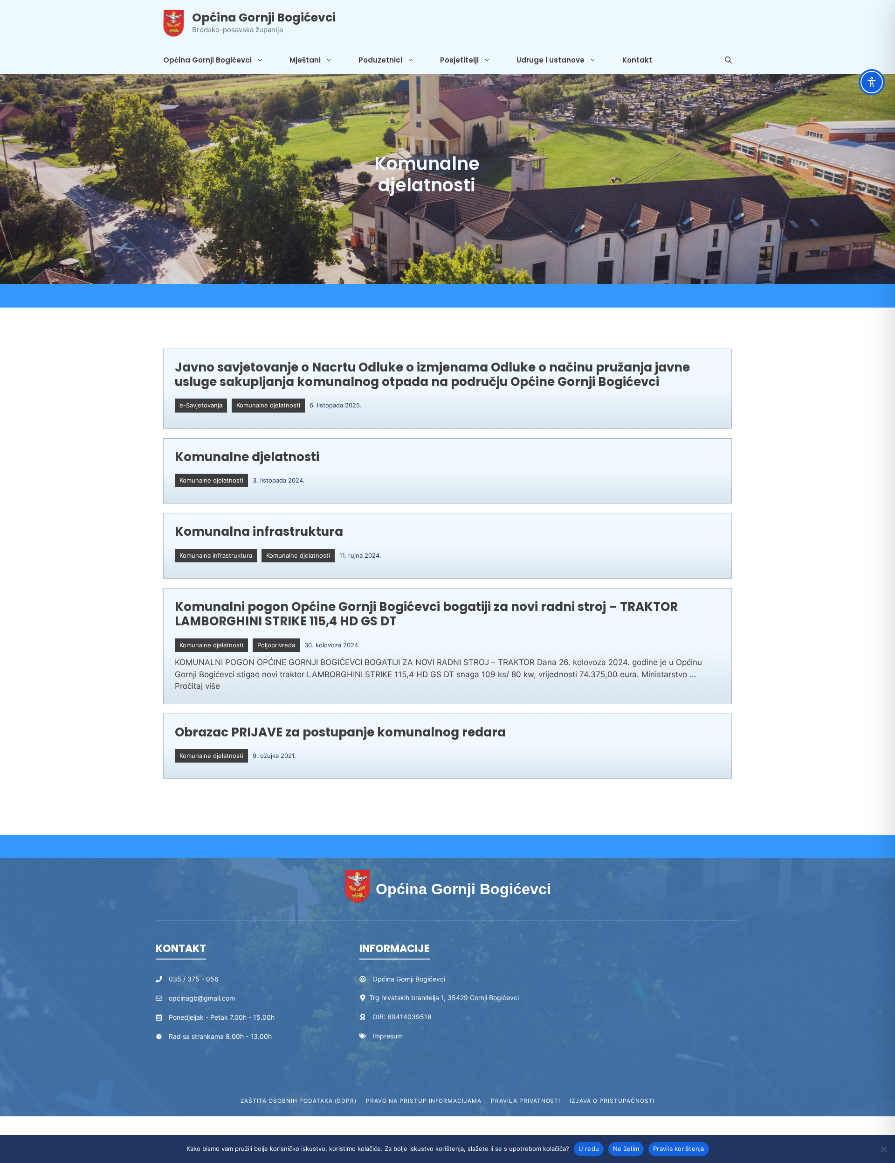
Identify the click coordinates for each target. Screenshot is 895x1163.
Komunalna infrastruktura (259, 531)
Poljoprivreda (276, 645)
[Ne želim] (883, 1149)
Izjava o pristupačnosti (612, 1100)
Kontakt (637, 60)
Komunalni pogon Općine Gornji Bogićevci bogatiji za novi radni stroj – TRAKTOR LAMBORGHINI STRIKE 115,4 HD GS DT (426, 614)
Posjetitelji (459, 60)
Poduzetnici (380, 60)
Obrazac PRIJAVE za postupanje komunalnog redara (340, 732)
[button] (728, 60)
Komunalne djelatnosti (268, 405)
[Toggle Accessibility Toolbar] (872, 82)
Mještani (305, 60)
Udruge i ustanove (550, 60)
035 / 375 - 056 (194, 979)
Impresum (387, 1036)
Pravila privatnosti (525, 1100)
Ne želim (626, 1148)
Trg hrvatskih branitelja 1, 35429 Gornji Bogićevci (444, 998)
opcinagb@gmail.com (202, 998)
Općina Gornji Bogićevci (264, 17)
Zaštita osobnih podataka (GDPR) (299, 1100)
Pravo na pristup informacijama (424, 1100)
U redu (588, 1148)
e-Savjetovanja (200, 405)
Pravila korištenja (678, 1148)
